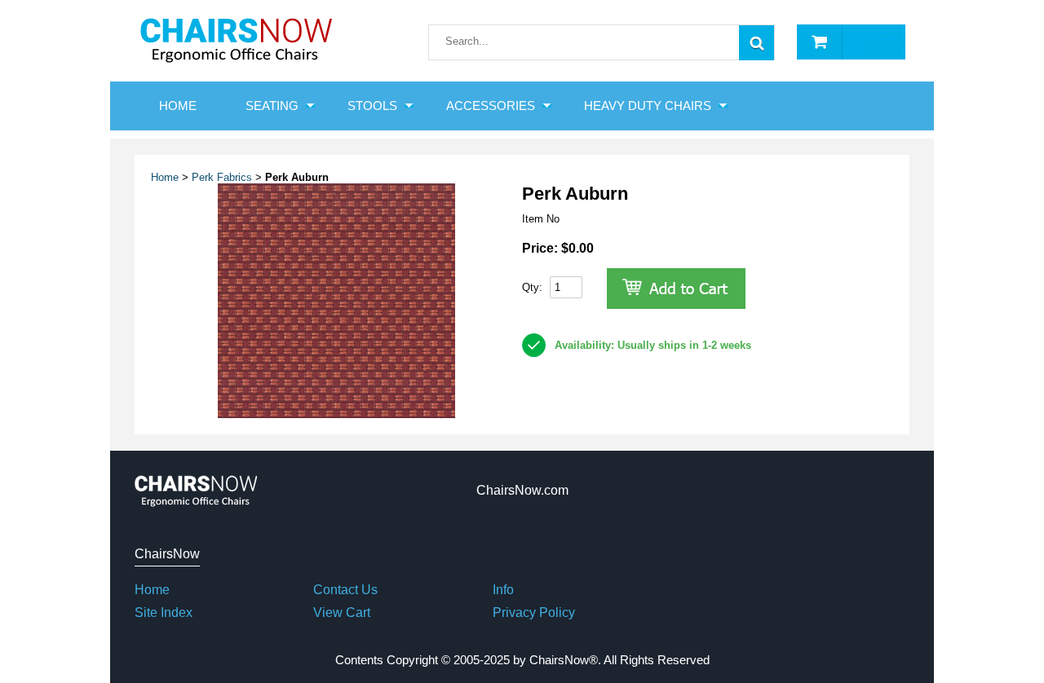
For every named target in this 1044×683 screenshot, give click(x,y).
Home (165, 177)
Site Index (163, 612)
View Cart (341, 612)
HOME (178, 105)
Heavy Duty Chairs (647, 105)
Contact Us (345, 590)
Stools (372, 105)
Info (503, 590)
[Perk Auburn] (336, 414)
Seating (272, 105)
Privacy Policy (534, 612)
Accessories (490, 105)
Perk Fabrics (222, 177)
